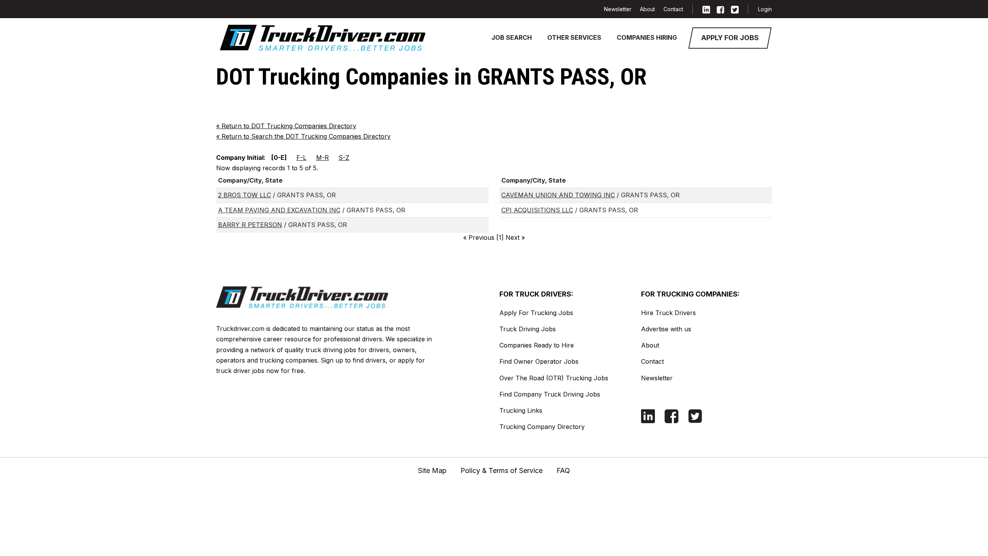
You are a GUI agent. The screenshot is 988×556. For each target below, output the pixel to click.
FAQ (563, 470)
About (647, 9)
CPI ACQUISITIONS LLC (537, 210)
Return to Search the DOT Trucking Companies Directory (303, 136)
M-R (322, 157)
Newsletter (617, 9)
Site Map (432, 470)
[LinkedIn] (706, 9)
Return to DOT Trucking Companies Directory (286, 126)
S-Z (343, 157)
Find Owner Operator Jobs (539, 361)
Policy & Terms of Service (501, 470)
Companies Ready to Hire (536, 345)
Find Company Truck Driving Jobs (549, 394)
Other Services (574, 37)
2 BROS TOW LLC (244, 195)
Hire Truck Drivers (668, 313)
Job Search (511, 37)
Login (765, 9)
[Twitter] (735, 9)
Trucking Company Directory (542, 427)
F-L (301, 157)
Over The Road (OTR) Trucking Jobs (553, 378)
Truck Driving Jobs (527, 329)
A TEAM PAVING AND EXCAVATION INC (279, 210)
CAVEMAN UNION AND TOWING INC (558, 195)
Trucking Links (520, 410)
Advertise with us (666, 329)
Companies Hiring (647, 37)
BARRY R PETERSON (250, 225)
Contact (673, 9)
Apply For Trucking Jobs (536, 313)
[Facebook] (720, 9)
